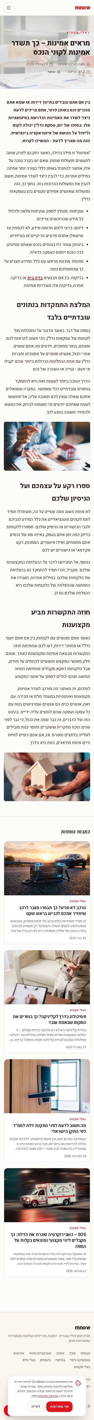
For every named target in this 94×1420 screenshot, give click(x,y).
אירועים (18, 1353)
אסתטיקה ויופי (80, 1360)
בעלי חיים (29, 1360)
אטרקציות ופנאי (40, 1353)
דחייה (35, 1406)
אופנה (60, 1353)
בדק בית (35, 278)
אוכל (72, 1353)
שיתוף (51, 72)
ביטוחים (45, 1360)
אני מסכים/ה (59, 1406)
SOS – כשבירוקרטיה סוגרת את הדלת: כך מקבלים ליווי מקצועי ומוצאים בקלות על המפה (48, 1240)
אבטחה (85, 1353)
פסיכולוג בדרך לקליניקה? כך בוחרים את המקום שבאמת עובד (49, 1019)
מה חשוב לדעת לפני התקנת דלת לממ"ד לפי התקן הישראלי (49, 1128)
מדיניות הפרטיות (48, 1396)
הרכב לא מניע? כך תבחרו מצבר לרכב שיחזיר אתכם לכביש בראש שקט (52, 911)
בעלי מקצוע (78, 32)
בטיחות (60, 1360)
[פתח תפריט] (8, 8)
